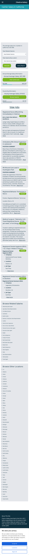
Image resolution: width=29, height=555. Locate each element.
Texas (4, 475)
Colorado (4, 383)
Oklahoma (5, 458)
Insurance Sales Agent (7, 330)
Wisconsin (5, 489)
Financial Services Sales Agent (9, 328)
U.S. (3, 369)
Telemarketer (5, 357)
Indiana (4, 405)
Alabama (4, 371)
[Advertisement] (14, 24)
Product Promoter (6, 337)
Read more (20, 185)
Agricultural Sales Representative (9, 309)
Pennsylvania (5, 463)
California (5, 381)
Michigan (4, 424)
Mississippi (5, 429)
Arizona (4, 376)
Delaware (5, 388)
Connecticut (5, 386)
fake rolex (3, 507)
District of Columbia (7, 391)
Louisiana (5, 415)
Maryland (5, 419)
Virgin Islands (5, 499)
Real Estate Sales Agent (7, 342)
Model (4, 333)
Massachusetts (6, 422)
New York (5, 448)
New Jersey (5, 443)
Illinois (4, 403)
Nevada (4, 439)
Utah (4, 477)
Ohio (4, 455)
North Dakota (5, 453)
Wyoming (5, 491)
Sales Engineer (6, 349)
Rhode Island (5, 465)
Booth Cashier (6, 316)
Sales (4, 352)
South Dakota (5, 470)
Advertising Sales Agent (7, 306)
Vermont (4, 479)
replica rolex (22, 507)
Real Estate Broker (6, 340)
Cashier (4, 321)
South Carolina (6, 467)
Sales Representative (7, 354)
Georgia (4, 395)
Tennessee (5, 472)
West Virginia (5, 487)
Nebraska (5, 436)
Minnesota (5, 427)
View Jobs (7, 65)
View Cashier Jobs (14, 80)
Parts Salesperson (6, 335)
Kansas (4, 410)
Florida (4, 393)
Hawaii (4, 398)
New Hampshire (6, 441)
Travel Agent (5, 359)
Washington (5, 484)
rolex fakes (9, 507)
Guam (4, 494)
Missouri (4, 431)
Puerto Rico (5, 496)
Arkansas (5, 379)
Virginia (4, 482)
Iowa (4, 407)
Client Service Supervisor (8, 323)
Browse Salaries (14, 97)
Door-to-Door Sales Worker (8, 325)
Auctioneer (5, 313)
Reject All (14, 551)
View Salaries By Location (10, 58)
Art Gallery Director (7, 311)
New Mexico (5, 446)
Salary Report (21, 65)
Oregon (4, 460)
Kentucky (4, 412)
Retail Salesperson (6, 347)
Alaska (4, 374)
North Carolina (6, 451)
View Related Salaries (9, 51)
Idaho (4, 400)
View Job (23, 116)
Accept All (14, 543)
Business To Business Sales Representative (11, 318)
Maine (4, 417)
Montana (4, 434)
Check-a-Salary (21, 2)
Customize (14, 547)
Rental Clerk (5, 345)
